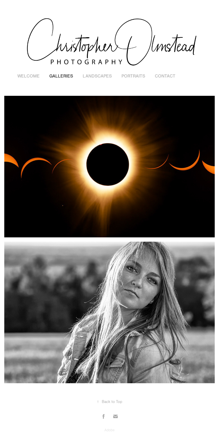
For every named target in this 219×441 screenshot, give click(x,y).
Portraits (133, 76)
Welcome (28, 76)
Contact (165, 76)
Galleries (61, 76)
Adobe (109, 430)
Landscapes (97, 76)
